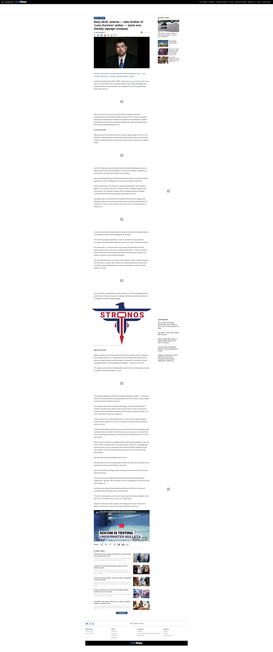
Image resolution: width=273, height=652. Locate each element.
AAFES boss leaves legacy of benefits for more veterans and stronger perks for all (112, 555)
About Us (165, 631)
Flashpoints (212, 2)
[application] (168, 26)
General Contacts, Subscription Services (148, 633)
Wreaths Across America (128, 432)
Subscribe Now (267, 2)
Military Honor (251, 2)
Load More (122, 613)
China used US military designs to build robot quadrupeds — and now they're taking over (167, 35)
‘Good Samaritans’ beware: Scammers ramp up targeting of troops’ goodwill (112, 579)
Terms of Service (89, 633)
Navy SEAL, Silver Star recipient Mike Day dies (168, 333)
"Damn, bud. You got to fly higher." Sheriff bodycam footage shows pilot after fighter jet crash (174, 51)
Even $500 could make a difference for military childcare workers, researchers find (112, 602)
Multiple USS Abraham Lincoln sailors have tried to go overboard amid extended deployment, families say (167, 357)
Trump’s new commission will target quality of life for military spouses (111, 567)
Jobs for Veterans (168, 635)
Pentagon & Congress (222, 2)
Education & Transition (241, 2)
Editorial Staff (141, 635)
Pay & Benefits (203, 2)
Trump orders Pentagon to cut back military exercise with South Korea (174, 59)
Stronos (135, 363)
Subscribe (114, 631)
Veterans (259, 2)
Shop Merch (114, 637)
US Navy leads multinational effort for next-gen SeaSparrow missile (168, 349)
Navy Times (99, 18)
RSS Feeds (114, 635)
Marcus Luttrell (131, 81)
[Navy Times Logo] (20, 2)
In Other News (99, 551)
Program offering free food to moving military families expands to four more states (111, 590)
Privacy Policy (89, 631)
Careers (165, 633)
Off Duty (231, 2)
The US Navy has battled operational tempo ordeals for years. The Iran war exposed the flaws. (168, 325)
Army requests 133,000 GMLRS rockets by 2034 (173, 42)
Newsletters (114, 633)
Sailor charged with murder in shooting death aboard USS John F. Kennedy (167, 340)
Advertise (139, 631)
